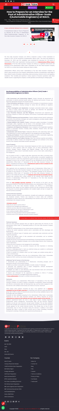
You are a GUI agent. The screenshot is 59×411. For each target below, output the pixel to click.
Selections (43, 7)
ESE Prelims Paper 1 (9, 369)
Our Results (34, 379)
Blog (10, 19)
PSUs (5, 349)
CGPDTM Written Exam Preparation (13, 366)
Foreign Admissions (9, 371)
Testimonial (34, 381)
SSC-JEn (6, 351)
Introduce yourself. (12, 203)
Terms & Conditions (36, 374)
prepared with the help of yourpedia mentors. (40, 174)
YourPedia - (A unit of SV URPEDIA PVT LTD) (29, 408)
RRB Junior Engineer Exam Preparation (13, 386)
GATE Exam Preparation (10, 374)
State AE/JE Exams (9, 354)
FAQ (32, 369)
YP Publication (27, 7)
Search (10, 7)
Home (5, 19)
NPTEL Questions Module (10, 379)
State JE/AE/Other (9, 394)
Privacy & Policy (35, 376)
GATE (5, 346)
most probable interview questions (21, 182)
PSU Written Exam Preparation (11, 384)
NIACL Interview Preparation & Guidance (21, 19)
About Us (33, 361)
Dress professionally (12, 276)
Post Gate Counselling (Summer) (12, 381)
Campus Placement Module (11, 364)
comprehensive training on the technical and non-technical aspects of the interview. (28, 298)
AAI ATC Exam (7, 361)
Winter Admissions (9, 396)
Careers (33, 371)
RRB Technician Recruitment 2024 (13, 389)
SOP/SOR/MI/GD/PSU (9, 391)
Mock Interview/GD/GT (10, 376)
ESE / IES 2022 (7, 344)
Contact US (34, 364)
